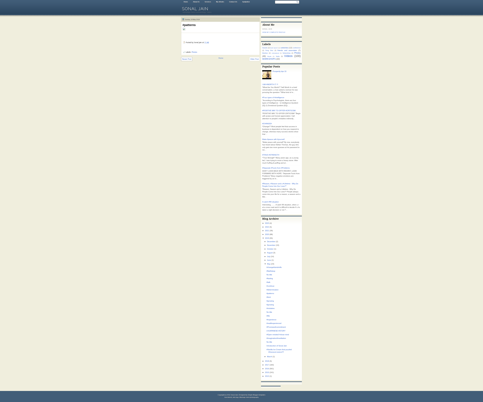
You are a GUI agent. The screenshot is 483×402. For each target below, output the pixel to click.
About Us (196, 2)
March (269, 357)
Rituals (269, 56)
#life (268, 316)
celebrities (284, 48)
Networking (286, 53)
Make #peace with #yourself (273, 139)
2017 (267, 365)
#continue (270, 286)
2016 (267, 369)
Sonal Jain (195, 8)
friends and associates (287, 50)
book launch (274, 48)
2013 (267, 376)
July (268, 256)
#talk (268, 282)
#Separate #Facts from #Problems (276, 168)
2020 (267, 234)
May (268, 264)
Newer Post (186, 59)
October (270, 249)
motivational (275, 53)
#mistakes (271, 308)
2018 (267, 361)
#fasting (270, 278)
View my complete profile (273, 32)
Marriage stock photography (249, 397)
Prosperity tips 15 (279, 71)
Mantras (265, 53)
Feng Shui (269, 50)
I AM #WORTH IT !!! (270, 84)
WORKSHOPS (269, 59)
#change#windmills (274, 267)
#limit (269, 297)
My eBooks (220, 2)
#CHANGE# (267, 124)
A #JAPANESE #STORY (276, 331)
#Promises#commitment (276, 327)
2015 (267, 372)
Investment (228, 397)
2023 (267, 223)
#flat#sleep (271, 271)
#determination (272, 290)
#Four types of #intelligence (273, 97)
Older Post (254, 59)
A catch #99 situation (270, 202)
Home (186, 2)
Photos (194, 52)
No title (269, 275)
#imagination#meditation (276, 338)
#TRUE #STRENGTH (270, 155)
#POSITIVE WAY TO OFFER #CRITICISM (279, 111)
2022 (267, 227)
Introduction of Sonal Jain (277, 346)
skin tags (236, 397)
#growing (270, 301)
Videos (288, 56)
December (271, 242)
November (271, 245)
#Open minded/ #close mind (278, 335)
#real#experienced (274, 323)
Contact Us (233, 2)
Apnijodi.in (246, 2)
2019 (267, 238)
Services (208, 2)
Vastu (278, 56)
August (270, 253)
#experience (271, 320)
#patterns (189, 25)
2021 (267, 231)
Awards (264, 48)
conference (297, 48)
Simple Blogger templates (256, 395)
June (269, 260)
